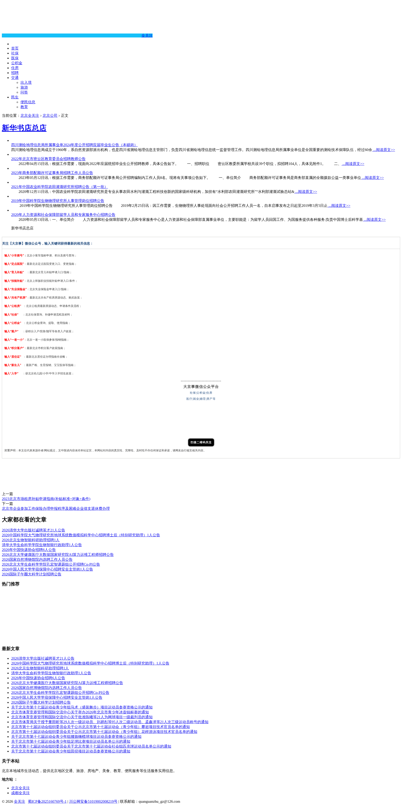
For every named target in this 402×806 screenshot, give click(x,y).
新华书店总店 (24, 128)
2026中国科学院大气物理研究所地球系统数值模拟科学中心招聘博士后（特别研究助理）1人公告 (81, 535)
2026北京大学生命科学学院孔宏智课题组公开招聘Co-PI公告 (51, 564)
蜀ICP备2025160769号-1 (47, 801)
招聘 (15, 73)
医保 (15, 58)
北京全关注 (29, 116)
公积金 (16, 63)
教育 (24, 107)
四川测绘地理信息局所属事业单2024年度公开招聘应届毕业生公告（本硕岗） (74, 145)
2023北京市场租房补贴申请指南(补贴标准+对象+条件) (46, 499)
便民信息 (27, 102)
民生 (15, 97)
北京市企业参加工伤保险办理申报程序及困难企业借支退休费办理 (56, 508)
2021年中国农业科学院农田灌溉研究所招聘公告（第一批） (59, 187)
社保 (15, 53)
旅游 (24, 87)
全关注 (147, 35)
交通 (15, 78)
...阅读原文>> (383, 150)
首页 (15, 48)
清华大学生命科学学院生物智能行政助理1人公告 (42, 545)
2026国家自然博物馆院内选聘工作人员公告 (37, 559)
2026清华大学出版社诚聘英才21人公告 (33, 530)
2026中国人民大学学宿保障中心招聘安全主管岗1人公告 (47, 569)
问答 (24, 92)
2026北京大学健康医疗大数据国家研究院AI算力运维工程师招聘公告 (58, 555)
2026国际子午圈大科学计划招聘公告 (31, 574)
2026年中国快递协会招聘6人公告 (29, 550)
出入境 (26, 82)
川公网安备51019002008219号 (93, 801)
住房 (15, 68)
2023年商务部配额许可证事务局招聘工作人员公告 (52, 173)
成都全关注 (20, 793)
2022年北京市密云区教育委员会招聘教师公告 (48, 159)
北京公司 (50, 116)
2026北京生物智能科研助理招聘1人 (31, 540)
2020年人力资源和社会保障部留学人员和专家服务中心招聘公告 (63, 215)
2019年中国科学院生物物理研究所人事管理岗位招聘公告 (57, 201)
